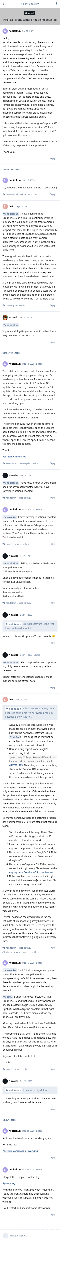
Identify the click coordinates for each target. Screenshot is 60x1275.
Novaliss (11, 517)
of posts (29, 3)
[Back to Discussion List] (3, 4)
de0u (16, 737)
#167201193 (16, 765)
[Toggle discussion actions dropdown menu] (56, 4)
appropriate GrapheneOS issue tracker (31, 872)
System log (8, 1183)
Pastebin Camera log (14, 456)
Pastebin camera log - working (20, 1151)
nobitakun (12, 213)
